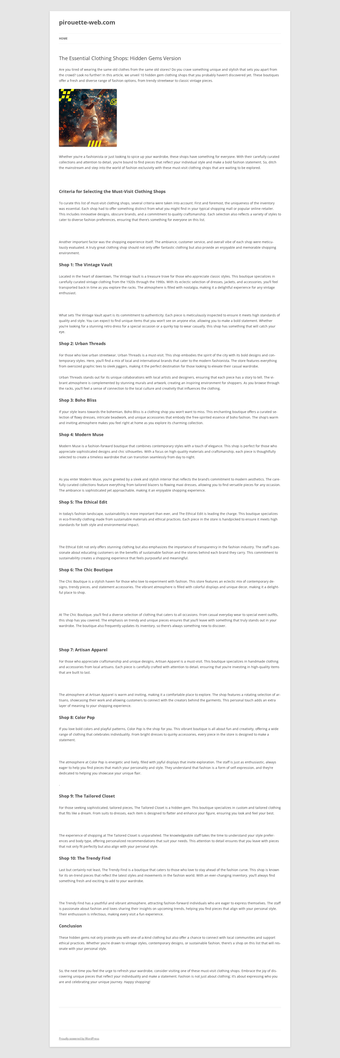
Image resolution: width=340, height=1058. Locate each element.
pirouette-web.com (87, 22)
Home (63, 38)
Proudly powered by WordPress (79, 1038)
